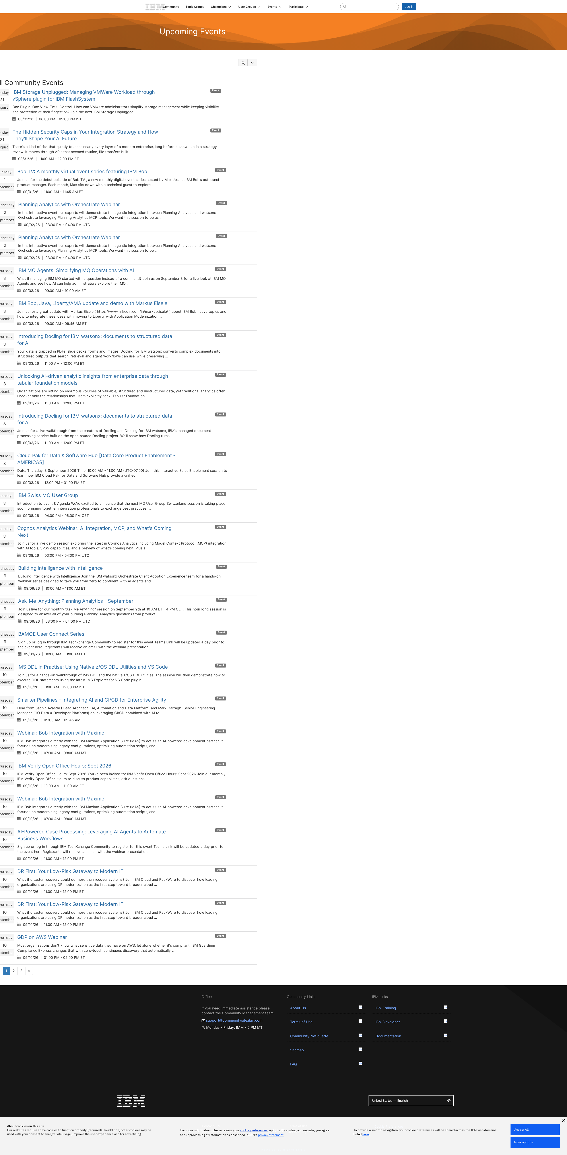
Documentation (388, 1036)
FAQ (293, 1064)
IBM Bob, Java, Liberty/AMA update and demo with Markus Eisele (92, 303)
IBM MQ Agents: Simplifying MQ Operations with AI (75, 270)
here (365, 1134)
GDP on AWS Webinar (42, 937)
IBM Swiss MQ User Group (47, 495)
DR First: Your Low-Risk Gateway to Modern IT (70, 871)
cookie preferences (254, 1130)
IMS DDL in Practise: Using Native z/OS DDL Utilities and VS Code (92, 667)
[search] (345, 6)
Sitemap (297, 1050)
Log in (409, 6)
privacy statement (271, 1135)
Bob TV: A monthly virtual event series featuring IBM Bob (82, 171)
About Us (298, 1008)
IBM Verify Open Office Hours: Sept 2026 (64, 766)
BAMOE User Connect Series (51, 634)
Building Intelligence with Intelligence (60, 568)
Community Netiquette (309, 1036)
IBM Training (385, 1008)
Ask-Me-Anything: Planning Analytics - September (75, 601)
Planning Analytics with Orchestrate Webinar (69, 204)
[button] (221, 6)
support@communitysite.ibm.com (234, 1020)
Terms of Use (301, 1022)
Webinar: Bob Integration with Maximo (60, 733)
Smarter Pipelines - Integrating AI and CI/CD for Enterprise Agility (91, 700)
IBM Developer (387, 1022)
